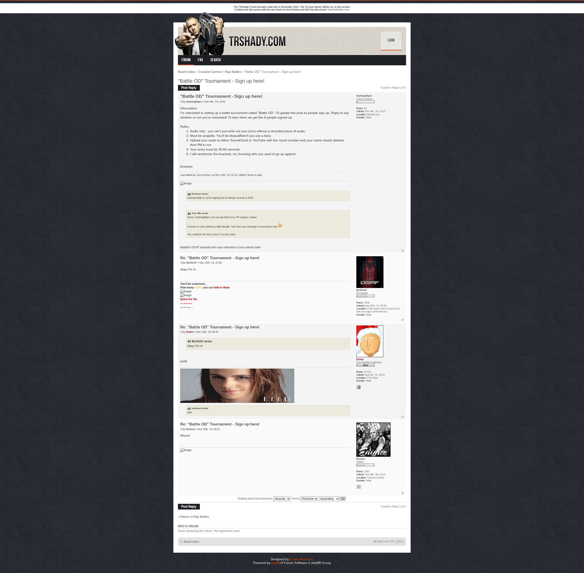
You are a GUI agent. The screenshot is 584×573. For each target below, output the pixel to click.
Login (391, 40)
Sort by (296, 498)
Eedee (189, 331)
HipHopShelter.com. (339, 9)
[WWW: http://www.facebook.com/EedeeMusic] (358, 387)
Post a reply (185, 86)
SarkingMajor (194, 101)
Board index (186, 72)
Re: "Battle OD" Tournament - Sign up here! (220, 258)
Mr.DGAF (191, 262)
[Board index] (230, 32)
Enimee (190, 429)
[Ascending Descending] (332, 498)
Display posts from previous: (256, 498)
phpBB (276, 563)
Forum (186, 60)
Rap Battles (233, 72)
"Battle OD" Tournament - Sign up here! (221, 81)
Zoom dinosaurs (301, 559)
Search (215, 60)
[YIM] (358, 486)
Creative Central (210, 72)
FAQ (200, 60)
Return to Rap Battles (195, 516)
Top (402, 250)
